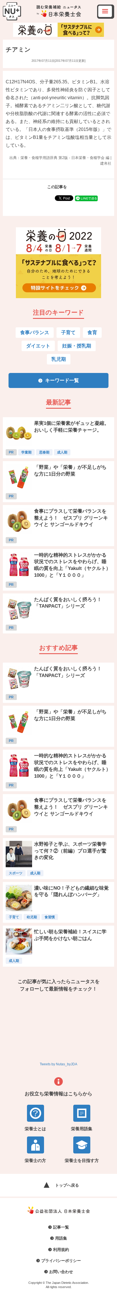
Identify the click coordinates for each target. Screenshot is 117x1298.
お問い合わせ (61, 1271)
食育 (92, 332)
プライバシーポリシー (61, 1260)
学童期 (26, 452)
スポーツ (15, 873)
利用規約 (61, 1249)
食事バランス (34, 332)
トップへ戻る (67, 1185)
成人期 (62, 452)
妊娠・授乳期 (76, 346)
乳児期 (58, 359)
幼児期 (32, 917)
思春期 (44, 452)
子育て (68, 332)
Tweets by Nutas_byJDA (58, 1064)
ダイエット (38, 346)
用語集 (61, 1238)
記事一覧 (61, 1227)
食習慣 (50, 917)
